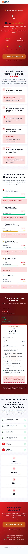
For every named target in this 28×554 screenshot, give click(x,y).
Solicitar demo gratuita (15, 524)
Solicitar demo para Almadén (15, 56)
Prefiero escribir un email (14, 529)
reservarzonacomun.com (19, 547)
